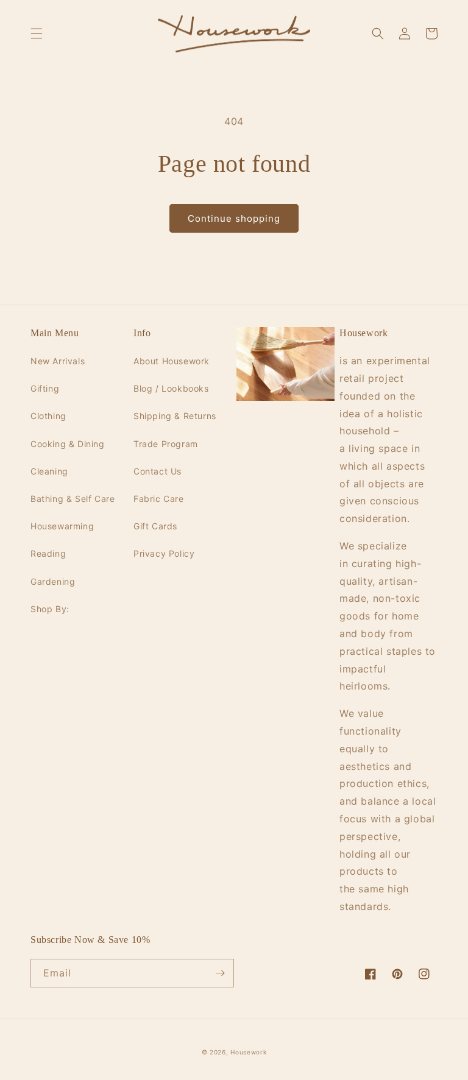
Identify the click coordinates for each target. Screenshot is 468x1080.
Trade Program (165, 444)
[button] (36, 33)
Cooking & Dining (67, 444)
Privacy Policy (163, 553)
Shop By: (49, 609)
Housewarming (62, 526)
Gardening (52, 581)
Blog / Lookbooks (171, 388)
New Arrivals (57, 361)
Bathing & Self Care (72, 498)
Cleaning (49, 471)
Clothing (48, 416)
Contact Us (157, 471)
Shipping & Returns (174, 416)
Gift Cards (155, 526)
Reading (48, 553)
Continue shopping (234, 218)
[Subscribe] (220, 973)
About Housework (171, 361)
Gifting (44, 388)
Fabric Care (158, 498)
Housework (248, 1052)
